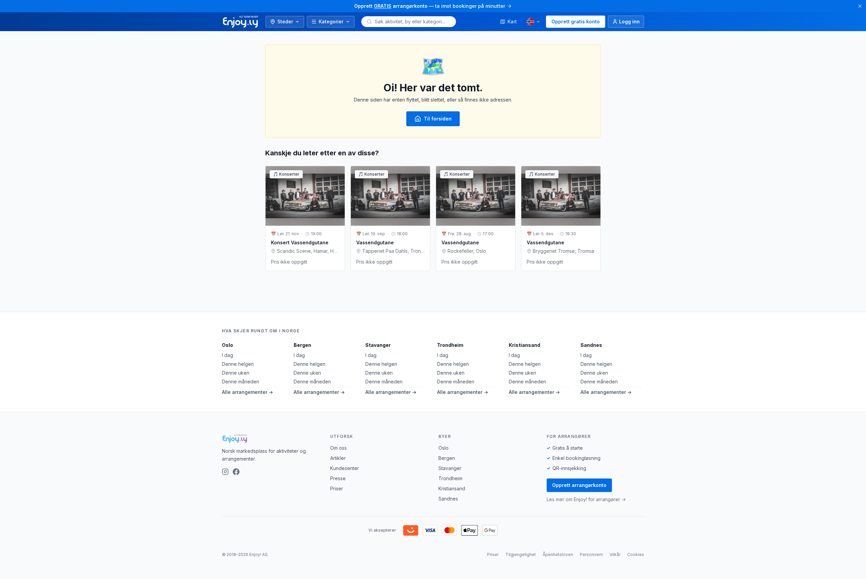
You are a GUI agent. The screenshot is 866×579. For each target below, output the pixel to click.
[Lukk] (860, 6)
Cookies (635, 554)
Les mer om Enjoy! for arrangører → (586, 499)
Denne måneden (240, 381)
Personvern (591, 554)
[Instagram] (225, 471)
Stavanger (378, 345)
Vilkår (615, 554)
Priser (336, 488)
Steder (285, 21)
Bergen (302, 345)
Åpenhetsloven (558, 554)
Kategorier (331, 21)
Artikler (338, 458)
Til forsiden (438, 118)
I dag (227, 355)
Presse (338, 478)
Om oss (338, 448)
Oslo (227, 345)
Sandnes (591, 345)
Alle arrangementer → (247, 392)
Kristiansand (524, 345)
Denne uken (235, 373)
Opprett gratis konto (575, 21)
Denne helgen (238, 364)
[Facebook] (236, 471)
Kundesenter (344, 468)
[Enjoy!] (270, 438)
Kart (512, 21)
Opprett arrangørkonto (579, 485)
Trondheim (450, 345)
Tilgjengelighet (520, 554)
